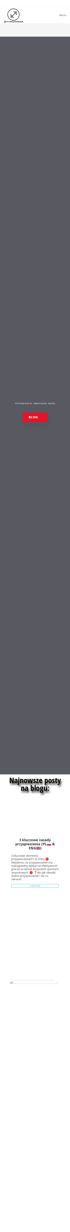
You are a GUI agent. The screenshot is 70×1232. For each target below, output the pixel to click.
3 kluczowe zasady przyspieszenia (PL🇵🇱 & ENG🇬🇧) (35, 844)
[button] (35, 417)
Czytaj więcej (35, 886)
